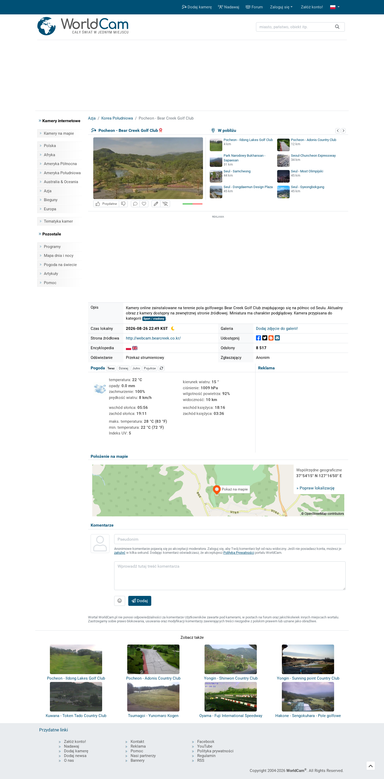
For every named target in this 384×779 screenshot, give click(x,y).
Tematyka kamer (58, 221)
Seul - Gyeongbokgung (307, 187)
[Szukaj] (337, 27)
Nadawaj (231, 7)
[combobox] (300, 27)
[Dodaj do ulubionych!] (143, 203)
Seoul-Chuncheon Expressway (313, 155)
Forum (257, 7)
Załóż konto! (312, 7)
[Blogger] (271, 338)
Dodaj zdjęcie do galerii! (277, 328)
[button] (335, 7)
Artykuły (51, 273)
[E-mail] (277, 338)
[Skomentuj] (135, 203)
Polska (50, 145)
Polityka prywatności (215, 751)
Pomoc (50, 282)
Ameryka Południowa (62, 173)
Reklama (138, 746)
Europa (50, 209)
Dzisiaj (123, 368)
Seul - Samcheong (237, 171)
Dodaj (142, 600)
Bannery (137, 760)
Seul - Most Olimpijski (307, 171)
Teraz (111, 368)
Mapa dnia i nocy (58, 255)
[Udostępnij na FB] (258, 338)
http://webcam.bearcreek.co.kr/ (153, 338)
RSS (200, 760)
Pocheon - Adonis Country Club (313, 140)
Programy (52, 246)
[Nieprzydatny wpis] (123, 203)
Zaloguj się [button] (279, 7)
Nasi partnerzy (143, 755)
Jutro (136, 368)
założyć (119, 553)
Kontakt (137, 741)
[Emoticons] (119, 601)
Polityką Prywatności (238, 553)
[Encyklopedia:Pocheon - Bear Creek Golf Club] (128, 348)
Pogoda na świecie (60, 264)
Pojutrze (150, 368)
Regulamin (206, 755)
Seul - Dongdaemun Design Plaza (248, 187)
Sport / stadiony (153, 318)
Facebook (205, 741)
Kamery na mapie (59, 133)
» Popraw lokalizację (315, 488)
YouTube (204, 746)
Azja (47, 191)
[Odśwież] (161, 368)
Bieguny (50, 199)
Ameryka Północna (60, 163)
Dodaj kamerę (199, 7)
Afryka (49, 155)
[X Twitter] (264, 338)
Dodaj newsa (75, 755)
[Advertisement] (218, 256)
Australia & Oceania (61, 181)
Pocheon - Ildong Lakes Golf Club (248, 140)
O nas (69, 760)
